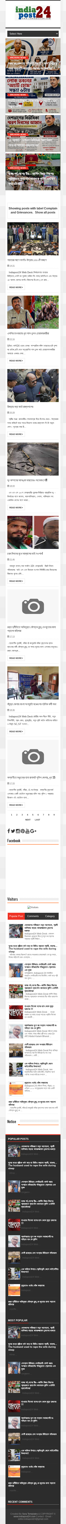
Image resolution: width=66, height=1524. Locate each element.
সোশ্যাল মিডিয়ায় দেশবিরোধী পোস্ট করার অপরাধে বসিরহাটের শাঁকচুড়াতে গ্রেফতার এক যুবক (38, 1184)
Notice (11, 1121)
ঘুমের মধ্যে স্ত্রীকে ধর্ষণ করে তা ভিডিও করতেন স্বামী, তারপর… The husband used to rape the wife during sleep (32, 1165)
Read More (15, 287)
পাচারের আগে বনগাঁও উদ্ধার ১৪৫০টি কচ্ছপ (27, 260)
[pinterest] (23, 831)
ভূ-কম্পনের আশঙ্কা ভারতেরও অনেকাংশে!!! (27, 480)
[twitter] (13, 831)
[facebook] (8, 831)
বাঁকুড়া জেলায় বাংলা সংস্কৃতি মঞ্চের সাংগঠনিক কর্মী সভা (31, 704)
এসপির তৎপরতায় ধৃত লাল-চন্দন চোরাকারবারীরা (28, 333)
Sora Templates (30, 1514)
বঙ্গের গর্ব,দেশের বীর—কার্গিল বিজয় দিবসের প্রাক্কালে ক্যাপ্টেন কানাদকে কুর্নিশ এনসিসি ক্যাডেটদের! (38, 1204)
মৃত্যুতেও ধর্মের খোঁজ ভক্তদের (32, 1285)
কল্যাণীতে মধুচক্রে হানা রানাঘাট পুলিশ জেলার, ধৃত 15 (31, 777)
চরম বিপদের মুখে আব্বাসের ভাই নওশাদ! (25, 553)
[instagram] (18, 831)
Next (28, 820)
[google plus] (33, 831)
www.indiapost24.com (24, 1516)
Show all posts (45, 212)
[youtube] (27, 831)
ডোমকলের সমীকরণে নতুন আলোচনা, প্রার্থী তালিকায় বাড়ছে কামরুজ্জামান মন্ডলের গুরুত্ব (38, 1148)
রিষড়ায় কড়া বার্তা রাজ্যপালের (20, 406)
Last (37, 820)
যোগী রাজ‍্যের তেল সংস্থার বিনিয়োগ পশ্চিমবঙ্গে (38, 1253)
